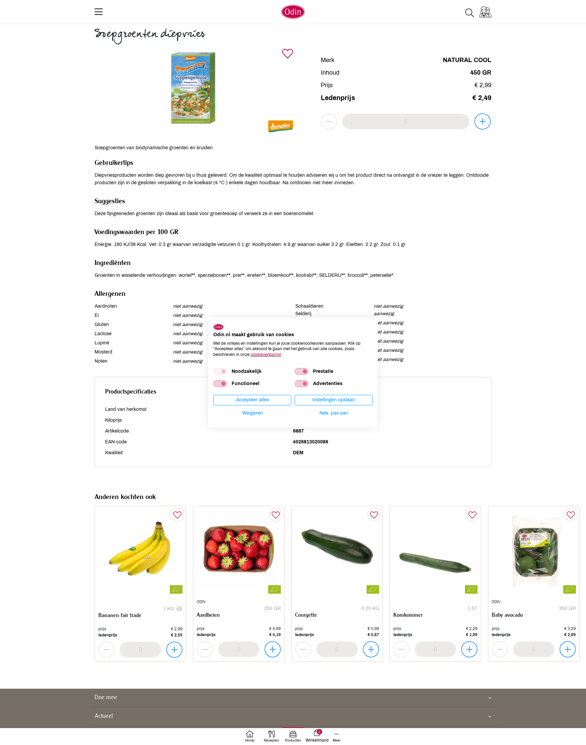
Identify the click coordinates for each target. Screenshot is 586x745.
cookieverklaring (266, 354)
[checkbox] (220, 371)
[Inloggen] (485, 12)
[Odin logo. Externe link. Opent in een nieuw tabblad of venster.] (218, 327)
